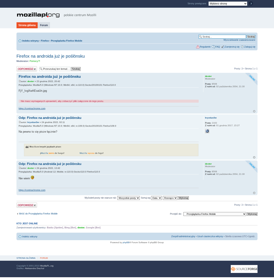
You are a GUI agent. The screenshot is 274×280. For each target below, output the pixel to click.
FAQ (217, 46)
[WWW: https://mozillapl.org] (207, 131)
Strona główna (27, 25)
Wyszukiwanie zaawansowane (239, 40)
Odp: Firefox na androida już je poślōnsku (50, 118)
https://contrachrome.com (32, 108)
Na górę (254, 111)
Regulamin (205, 46)
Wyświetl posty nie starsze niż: (101, 197)
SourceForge (244, 269)
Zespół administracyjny (183, 236)
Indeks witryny (30, 40)
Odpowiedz (22, 67)
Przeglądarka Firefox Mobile (66, 40)
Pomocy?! (35, 61)
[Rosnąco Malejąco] (176, 197)
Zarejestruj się (232, 46)
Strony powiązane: (197, 3)
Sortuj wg (146, 197)
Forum (44, 25)
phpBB (126, 242)
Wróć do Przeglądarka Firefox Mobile (38, 213)
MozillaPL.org (47, 266)
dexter (30, 81)
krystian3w (33, 122)
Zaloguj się (249, 46)
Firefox (45, 40)
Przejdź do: (176, 214)
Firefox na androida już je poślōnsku (50, 56)
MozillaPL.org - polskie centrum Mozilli (56, 15)
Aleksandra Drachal (34, 268)
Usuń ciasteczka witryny (210, 236)
